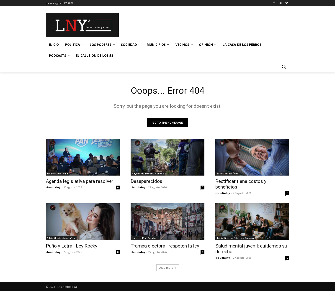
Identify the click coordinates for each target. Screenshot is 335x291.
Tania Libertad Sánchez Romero (235, 238)
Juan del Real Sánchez (145, 238)
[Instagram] (280, 3)
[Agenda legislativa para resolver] (83, 157)
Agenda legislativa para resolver (79, 181)
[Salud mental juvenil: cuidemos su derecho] (252, 221)
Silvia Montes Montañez (61, 238)
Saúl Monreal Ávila (227, 173)
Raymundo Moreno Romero (148, 173)
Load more (166, 268)
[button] (283, 66)
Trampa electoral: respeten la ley (165, 246)
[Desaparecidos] (167, 157)
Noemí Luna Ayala (57, 173)
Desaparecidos (146, 181)
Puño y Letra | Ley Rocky (71, 246)
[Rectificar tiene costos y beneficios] (252, 157)
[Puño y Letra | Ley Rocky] (83, 221)
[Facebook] (274, 3)
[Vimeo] (286, 3)
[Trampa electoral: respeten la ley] (167, 221)
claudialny (53, 187)
